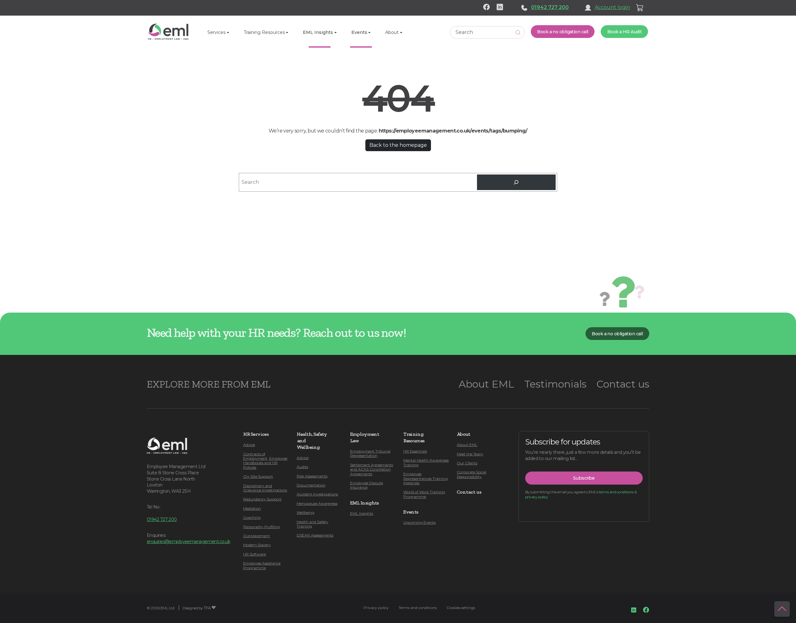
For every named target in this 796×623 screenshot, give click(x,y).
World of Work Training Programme (424, 494)
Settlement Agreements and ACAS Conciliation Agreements (371, 469)
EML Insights (361, 513)
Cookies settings (461, 607)
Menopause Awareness (317, 503)
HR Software (254, 554)
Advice (249, 444)
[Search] (516, 182)
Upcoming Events (419, 522)
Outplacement (256, 535)
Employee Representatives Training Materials (425, 478)
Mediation (252, 508)
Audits (302, 466)
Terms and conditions (418, 607)
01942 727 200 (550, 7)
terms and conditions (616, 492)
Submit (518, 32)
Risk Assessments (312, 476)
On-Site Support (258, 476)
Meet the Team (470, 454)
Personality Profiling (261, 526)
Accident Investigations (317, 494)
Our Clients (467, 463)
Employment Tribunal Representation (370, 453)
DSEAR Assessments (315, 535)
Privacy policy (376, 607)
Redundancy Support (262, 499)
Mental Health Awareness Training (426, 462)
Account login (612, 7)
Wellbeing (305, 512)
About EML (486, 384)
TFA (207, 608)
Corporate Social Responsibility (471, 474)
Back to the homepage (398, 145)
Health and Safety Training (312, 523)
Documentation (311, 485)
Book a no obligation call (562, 32)
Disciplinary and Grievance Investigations (265, 487)
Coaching (252, 517)
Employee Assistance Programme (261, 565)
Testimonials (555, 384)
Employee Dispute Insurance (366, 485)
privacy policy (536, 497)
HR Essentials (415, 451)
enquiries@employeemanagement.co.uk (188, 541)
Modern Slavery (257, 544)
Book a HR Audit (624, 32)
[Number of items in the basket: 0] (640, 8)
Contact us (622, 384)
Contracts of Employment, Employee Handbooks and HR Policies (265, 461)
